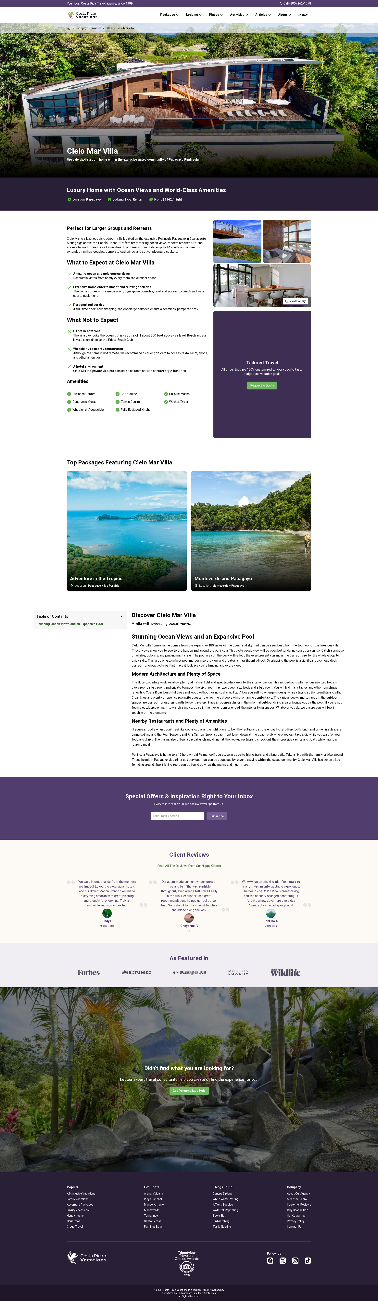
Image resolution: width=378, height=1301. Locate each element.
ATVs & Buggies (223, 1204)
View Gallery (298, 301)
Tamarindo (151, 1215)
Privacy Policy (295, 1221)
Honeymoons (75, 1215)
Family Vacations (78, 1199)
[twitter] (283, 1261)
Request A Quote (262, 385)
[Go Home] (82, 15)
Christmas (73, 1221)
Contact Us (294, 1226)
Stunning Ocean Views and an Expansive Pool (69, 624)
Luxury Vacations (78, 1210)
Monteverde (151, 1210)
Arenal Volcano (153, 1193)
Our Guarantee (296, 1215)
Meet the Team (297, 1199)
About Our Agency (298, 1193)
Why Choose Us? (297, 1210)
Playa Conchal (153, 1199)
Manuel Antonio (154, 1204)
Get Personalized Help (189, 1091)
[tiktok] (308, 1261)
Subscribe (217, 816)
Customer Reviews (299, 1204)
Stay (109, 28)
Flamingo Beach (154, 1226)
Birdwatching (221, 1221)
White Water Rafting (225, 1199)
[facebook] (270, 1261)
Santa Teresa (152, 1221)
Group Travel (75, 1226)
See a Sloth (220, 1215)
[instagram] (295, 1261)
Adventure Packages (80, 1204)
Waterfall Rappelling (225, 1210)
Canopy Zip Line (223, 1193)
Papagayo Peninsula (88, 28)
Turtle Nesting (222, 1226)
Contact (303, 15)
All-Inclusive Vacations (81, 1193)
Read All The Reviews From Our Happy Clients (189, 866)
